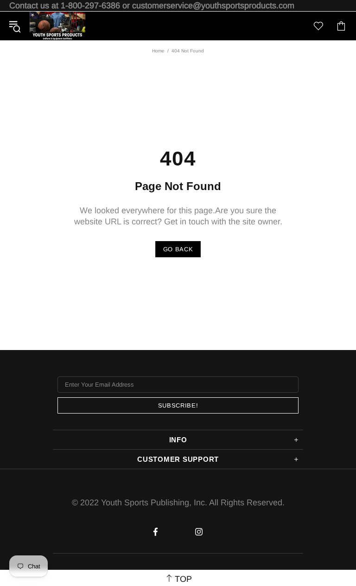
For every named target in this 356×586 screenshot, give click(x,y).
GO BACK (178, 249)
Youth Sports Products (57, 26)
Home (158, 50)
